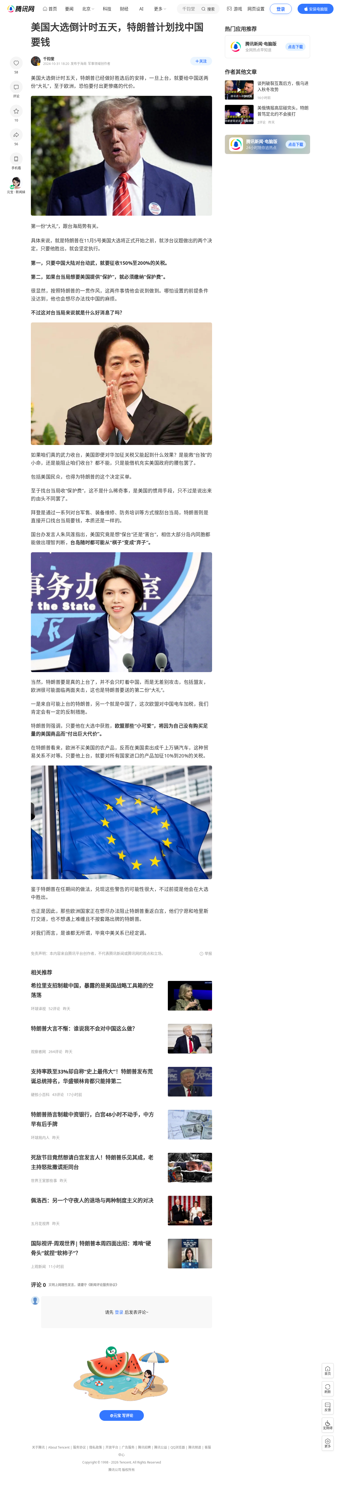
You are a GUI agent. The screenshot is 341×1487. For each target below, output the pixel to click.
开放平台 (111, 1447)
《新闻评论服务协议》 (103, 1285)
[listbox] (121, 1118)
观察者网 (38, 1052)
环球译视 (38, 1009)
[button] (295, 47)
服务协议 (79, 1447)
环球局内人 (40, 1137)
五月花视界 (40, 1223)
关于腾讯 (38, 1447)
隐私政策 (95, 1447)
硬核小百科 (40, 1094)
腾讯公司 (114, 1470)
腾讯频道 (194, 1447)
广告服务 (128, 1447)
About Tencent (59, 1447)
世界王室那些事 (44, 1180)
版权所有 (128, 1470)
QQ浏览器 (177, 1447)
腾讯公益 (160, 1447)
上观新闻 (38, 1266)
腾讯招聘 (144, 1447)
